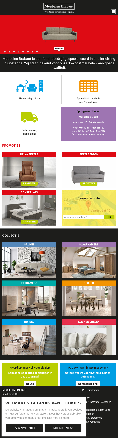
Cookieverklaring (91, 421)
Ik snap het (24, 427)
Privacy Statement (92, 417)
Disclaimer (88, 413)
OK (109, 217)
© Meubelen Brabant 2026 (96, 409)
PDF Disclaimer (90, 390)
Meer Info (63, 427)
